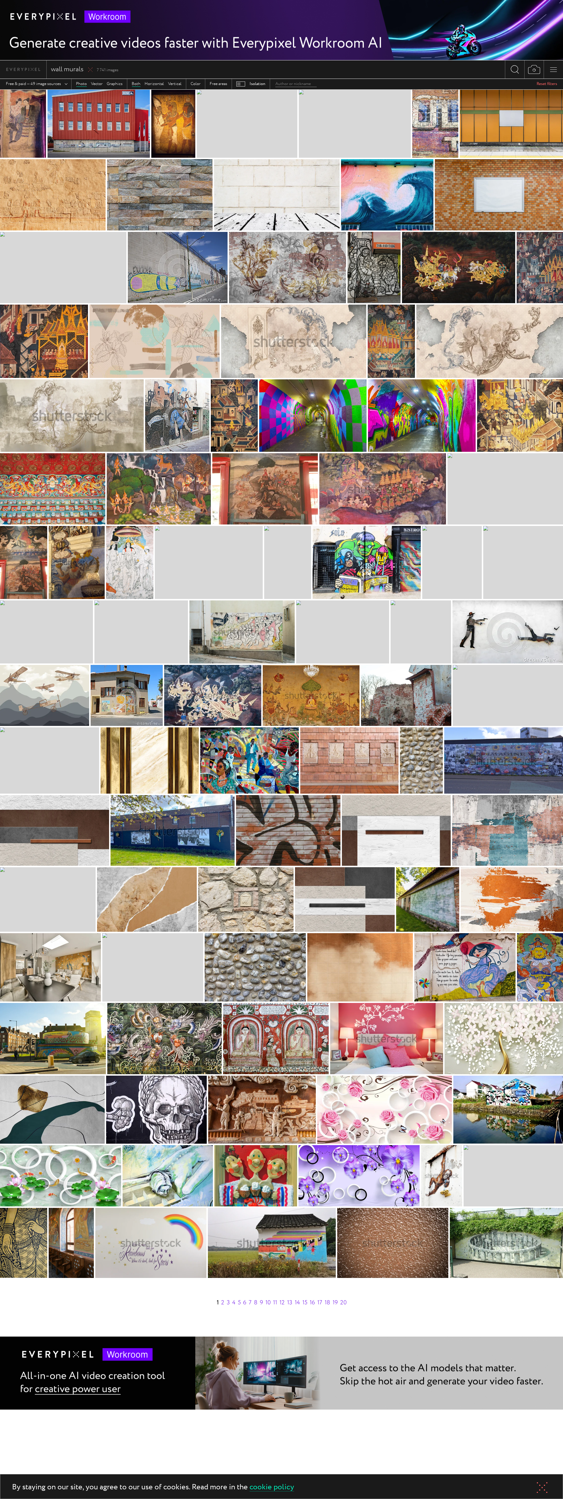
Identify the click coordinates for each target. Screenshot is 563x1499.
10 (268, 1302)
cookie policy (272, 1487)
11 (275, 1302)
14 (297, 1302)
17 (319, 1302)
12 (282, 1302)
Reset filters (547, 84)
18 (327, 1302)
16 (312, 1302)
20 (343, 1302)
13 (289, 1302)
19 (335, 1302)
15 (304, 1302)
